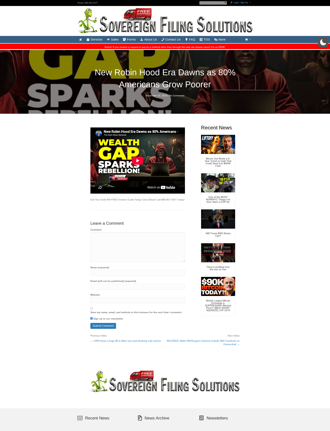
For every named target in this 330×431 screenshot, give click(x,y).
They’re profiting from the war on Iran (218, 268)
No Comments (177, 95)
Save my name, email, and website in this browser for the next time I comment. (136, 312)
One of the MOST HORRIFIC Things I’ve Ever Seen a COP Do (218, 199)
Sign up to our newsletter (108, 318)
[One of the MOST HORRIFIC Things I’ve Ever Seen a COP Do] (218, 182)
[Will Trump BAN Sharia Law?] (218, 218)
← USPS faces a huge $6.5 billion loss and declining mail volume (125, 340)
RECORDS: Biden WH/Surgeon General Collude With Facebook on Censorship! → (203, 342)
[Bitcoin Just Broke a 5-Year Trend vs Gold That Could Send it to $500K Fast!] (218, 144)
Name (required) (99, 267)
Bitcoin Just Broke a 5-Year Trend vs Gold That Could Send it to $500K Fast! (218, 162)
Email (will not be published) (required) (113, 281)
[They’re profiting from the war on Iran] (218, 252)
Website (95, 294)
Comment (96, 229)
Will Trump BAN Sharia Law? (218, 234)
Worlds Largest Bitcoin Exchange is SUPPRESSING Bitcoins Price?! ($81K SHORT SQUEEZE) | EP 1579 (218, 305)
